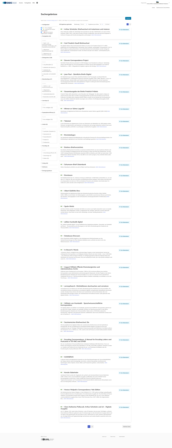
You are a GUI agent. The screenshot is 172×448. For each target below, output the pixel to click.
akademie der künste (49, 67)
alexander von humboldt (49, 74)
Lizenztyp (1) (45, 100)
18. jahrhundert (48, 64)
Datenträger (47, 155)
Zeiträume (44, 167)
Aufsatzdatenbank (48, 94)
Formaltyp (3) (45, 145)
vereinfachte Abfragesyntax (51, 20)
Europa (46, 139)
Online (46, 158)
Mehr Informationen (96, 35)
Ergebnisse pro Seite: (93, 24)
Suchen (21, 2)
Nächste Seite (126, 426)
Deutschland (47, 137)
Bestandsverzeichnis (49, 96)
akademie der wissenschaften (46, 70)
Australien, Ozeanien (49, 131)
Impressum (104, 436)
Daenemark (47, 134)
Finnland (46, 142)
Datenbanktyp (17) (46, 79)
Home (153, 7)
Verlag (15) (44, 163)
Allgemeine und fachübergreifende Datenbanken (46, 55)
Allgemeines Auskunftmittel (46, 90)
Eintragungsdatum (46, 170)
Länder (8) (44, 124)
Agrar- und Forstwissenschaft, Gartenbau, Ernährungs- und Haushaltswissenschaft (49, 45)
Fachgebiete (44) (46, 36)
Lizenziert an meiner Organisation (48, 30)
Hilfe (33, 2)
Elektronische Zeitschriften (163, 7)
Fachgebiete (28, 2)
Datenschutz (112, 436)
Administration (122, 436)
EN (37, 2)
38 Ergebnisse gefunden (65, 24)
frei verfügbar (48, 119)
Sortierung (76, 24)
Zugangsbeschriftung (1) (48, 112)
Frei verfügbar (48, 28)
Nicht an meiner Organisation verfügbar (47, 32)
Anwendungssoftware (49, 152)
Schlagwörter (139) (46, 57)
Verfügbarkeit (45, 24)
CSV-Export (107, 24)
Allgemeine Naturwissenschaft (47, 50)
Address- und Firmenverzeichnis (47, 86)
